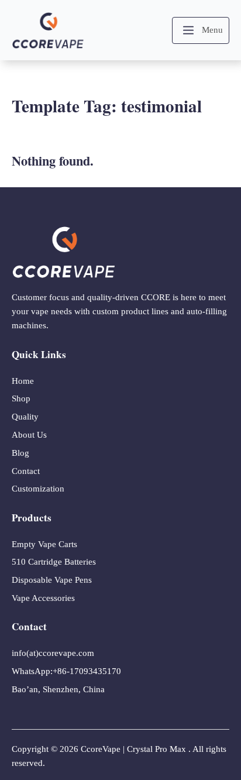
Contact (26, 471)
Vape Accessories (43, 598)
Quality (25, 416)
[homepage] (48, 30)
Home (23, 381)
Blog (20, 453)
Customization (38, 488)
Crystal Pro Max (156, 749)
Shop (21, 398)
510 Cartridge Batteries (54, 561)
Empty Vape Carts (44, 544)
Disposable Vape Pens (52, 580)
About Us (29, 434)
